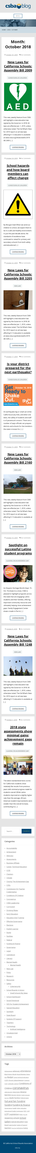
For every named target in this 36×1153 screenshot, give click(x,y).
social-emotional (12, 1000)
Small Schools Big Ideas (19, 993)
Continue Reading (19, 147)
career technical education (21, 1077)
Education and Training (15, 918)
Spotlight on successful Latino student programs (18, 549)
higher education (21, 1108)
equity (8, 932)
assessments (11, 859)
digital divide (16, 1092)
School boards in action (15, 990)
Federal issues (25, 1098)
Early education (12, 914)
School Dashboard (13, 997)
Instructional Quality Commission (13, 1111)
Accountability (11, 848)
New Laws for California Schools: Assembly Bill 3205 (18, 274)
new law (17, 286)
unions (9, 1037)
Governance (11, 947)
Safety (8, 984)
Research (9, 976)
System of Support (22, 1125)
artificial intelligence (17, 1029)
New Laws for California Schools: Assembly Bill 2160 (18, 458)
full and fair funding (14, 1101)
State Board (10, 1015)
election (18, 1095)
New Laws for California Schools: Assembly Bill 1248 (18, 640)
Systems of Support (14, 1019)
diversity (13, 1095)
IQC (25, 1111)
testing (25, 1128)
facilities (9, 936)
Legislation (14, 1114)
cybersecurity (15, 986)
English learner (12, 929)
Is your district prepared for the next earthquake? (18, 368)
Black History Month (10, 1074)
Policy (8, 972)
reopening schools (11, 1118)
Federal (9, 940)
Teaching (14, 1128)
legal (8, 951)
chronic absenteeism (16, 1080)
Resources (10, 980)
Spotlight (9, 1011)
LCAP (28, 1111)
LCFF (6, 1114)
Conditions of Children (17, 78)
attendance (25, 1071)
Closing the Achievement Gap (17, 561)
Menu (18, 16)
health (14, 1108)
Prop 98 (25, 1114)
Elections (9, 925)
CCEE (8, 870)
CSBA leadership (12, 903)
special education (17, 1122)
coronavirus (21, 1088)
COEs (8, 885)
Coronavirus (11, 899)
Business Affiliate (12, 863)
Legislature (10, 955)
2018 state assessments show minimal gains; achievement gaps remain (18, 735)
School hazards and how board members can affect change (18, 171)
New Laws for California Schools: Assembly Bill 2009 (18, 66)
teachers (7, 1128)
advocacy (16, 1071)
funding (8, 1105)
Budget (10, 1077)
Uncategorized (12, 1033)
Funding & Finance (13, 944)
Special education (13, 1008)
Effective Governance (14, 921)
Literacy (9, 958)
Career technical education (16, 867)
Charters (9, 874)
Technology (10, 1026)
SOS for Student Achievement (17, 1004)
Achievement (11, 852)
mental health (11, 962)
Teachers (10, 1023)
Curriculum (10, 907)
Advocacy (9, 856)
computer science (13, 1084)
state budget (12, 1125)
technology (20, 1128)
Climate (9, 878)
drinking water (12, 910)
